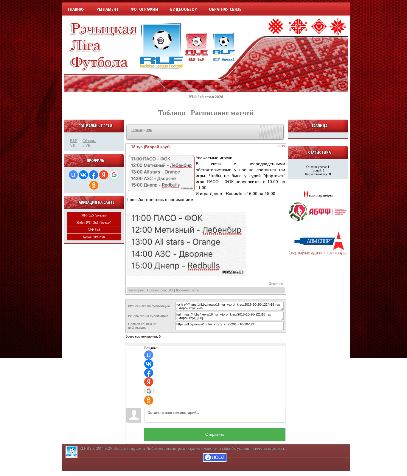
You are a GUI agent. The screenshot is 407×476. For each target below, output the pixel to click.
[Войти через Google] (114, 175)
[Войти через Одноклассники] (93, 185)
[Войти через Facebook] (93, 174)
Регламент (108, 9)
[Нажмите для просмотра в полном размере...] (186, 274)
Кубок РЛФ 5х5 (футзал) (94, 222)
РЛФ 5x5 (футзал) (94, 215)
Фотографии (144, 9)
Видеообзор (183, 9)
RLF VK (73, 143)
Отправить (214, 434)
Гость (194, 290)
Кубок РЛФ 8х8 (94, 237)
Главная (76, 9)
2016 (149, 130)
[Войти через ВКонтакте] (83, 174)
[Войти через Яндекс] (103, 174)
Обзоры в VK (87, 143)
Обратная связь (225, 9)
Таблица (171, 113)
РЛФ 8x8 (94, 229)
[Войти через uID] (73, 174)
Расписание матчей (222, 113)
